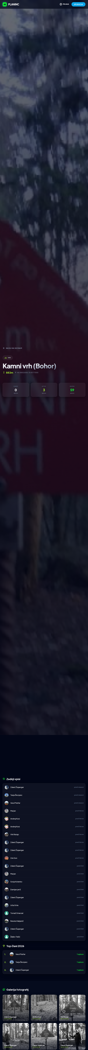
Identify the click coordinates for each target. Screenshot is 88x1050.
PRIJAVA (64, 4)
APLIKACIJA (78, 4)
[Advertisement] (44, 757)
